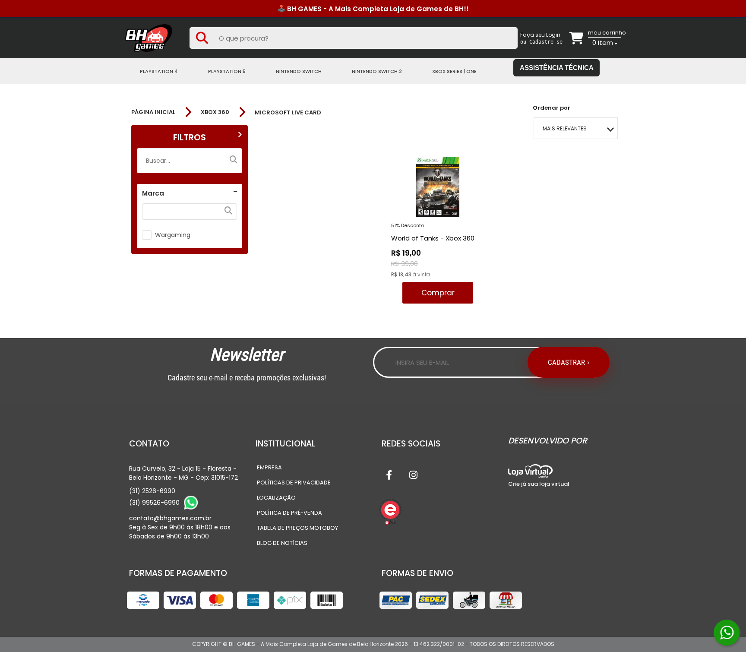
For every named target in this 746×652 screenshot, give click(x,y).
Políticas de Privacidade (294, 482)
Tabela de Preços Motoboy (297, 528)
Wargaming (172, 235)
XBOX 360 (215, 112)
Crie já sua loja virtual (538, 484)
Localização (276, 498)
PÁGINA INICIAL (153, 112)
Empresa (269, 467)
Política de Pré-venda (289, 513)
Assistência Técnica (557, 67)
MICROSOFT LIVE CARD (288, 112)
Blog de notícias (282, 543)
